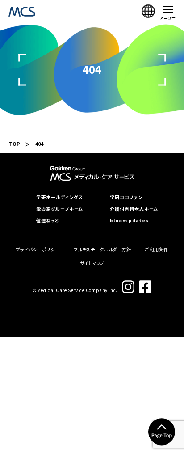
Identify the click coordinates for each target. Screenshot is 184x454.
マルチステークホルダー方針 (102, 249)
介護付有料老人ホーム (134, 209)
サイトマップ (92, 262)
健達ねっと (47, 220)
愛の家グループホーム (59, 209)
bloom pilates (129, 220)
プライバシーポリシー (37, 249)
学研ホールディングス (59, 197)
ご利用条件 (156, 249)
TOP (14, 143)
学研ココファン (126, 197)
